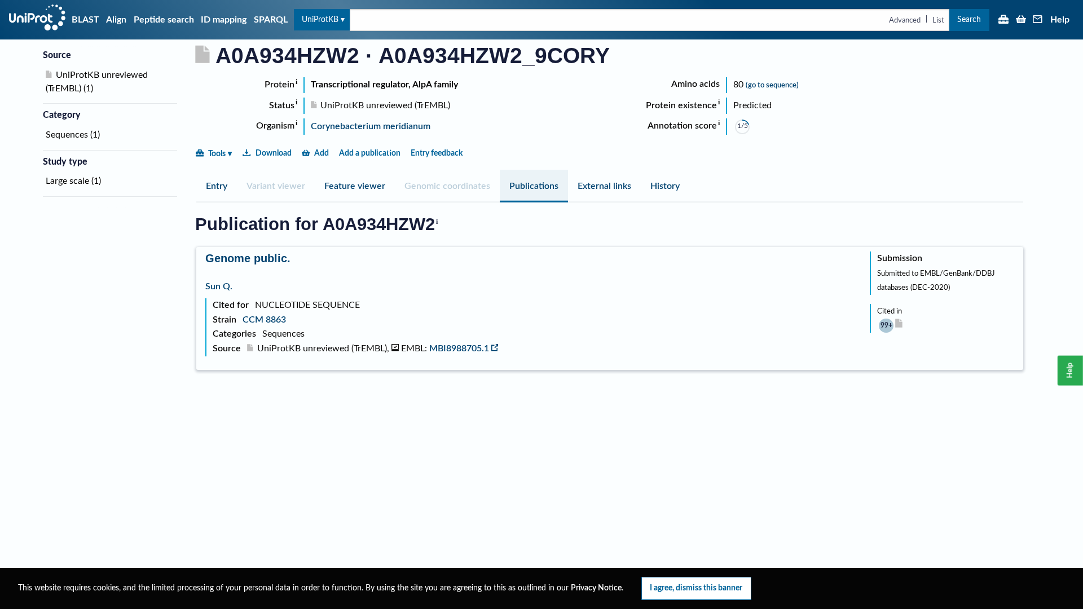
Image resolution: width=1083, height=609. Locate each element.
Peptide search (164, 19)
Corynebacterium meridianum (370, 126)
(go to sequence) (772, 85)
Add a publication (369, 153)
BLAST (85, 19)
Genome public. (247, 258)
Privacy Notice (596, 588)
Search (969, 19)
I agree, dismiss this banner (696, 588)
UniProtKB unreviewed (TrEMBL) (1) (96, 81)
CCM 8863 (264, 319)
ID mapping (223, 19)
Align (116, 19)
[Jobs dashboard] (1003, 20)
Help (1059, 19)
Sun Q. (218, 286)
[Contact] (1038, 20)
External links (604, 186)
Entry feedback (437, 153)
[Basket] (1021, 20)
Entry (216, 186)
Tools (217, 153)
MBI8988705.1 (459, 348)
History (665, 186)
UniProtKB (320, 19)
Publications (533, 186)
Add (321, 153)
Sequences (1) (73, 134)
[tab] (216, 186)
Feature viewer (354, 186)
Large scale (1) (73, 181)
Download (274, 153)
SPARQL (271, 19)
